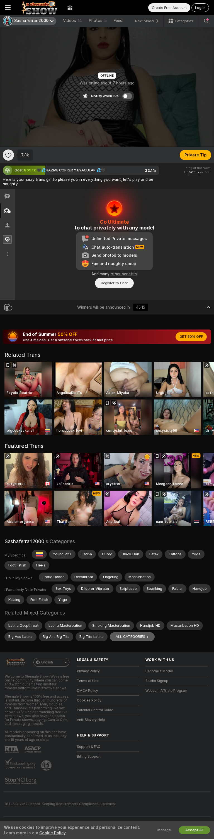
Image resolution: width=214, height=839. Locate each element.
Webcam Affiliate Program (166, 691)
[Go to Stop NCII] (21, 781)
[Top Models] (69, 7)
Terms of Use (88, 681)
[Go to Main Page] (39, 7)
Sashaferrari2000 (24, 541)
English (47, 662)
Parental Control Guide (95, 710)
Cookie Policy (52, 833)
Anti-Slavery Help (91, 720)
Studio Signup (156, 681)
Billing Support (89, 756)
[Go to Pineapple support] (47, 765)
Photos (98, 20)
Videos (72, 20)
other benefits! (124, 274)
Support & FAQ (89, 747)
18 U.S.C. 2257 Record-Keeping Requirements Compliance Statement (60, 804)
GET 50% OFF (191, 337)
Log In (200, 8)
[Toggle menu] (8, 7)
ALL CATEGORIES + (132, 637)
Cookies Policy (89, 700)
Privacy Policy (88, 671)
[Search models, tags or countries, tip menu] (206, 21)
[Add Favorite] (8, 155)
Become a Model (159, 671)
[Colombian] (39, 554)
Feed (118, 20)
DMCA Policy (87, 691)
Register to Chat (114, 283)
